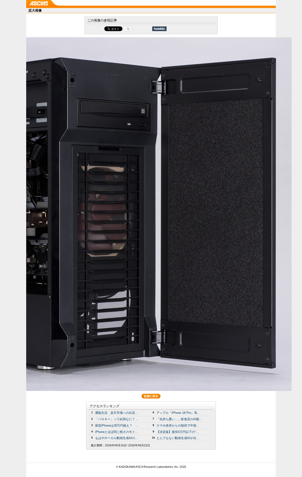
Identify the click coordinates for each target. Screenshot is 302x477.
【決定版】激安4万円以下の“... (177, 432)
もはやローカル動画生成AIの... (116, 438)
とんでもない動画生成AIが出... (177, 438)
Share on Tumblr (159, 28)
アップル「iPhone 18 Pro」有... (178, 413)
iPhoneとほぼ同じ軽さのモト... (116, 432)
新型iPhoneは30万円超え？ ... (116, 425)
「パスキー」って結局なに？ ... (117, 419)
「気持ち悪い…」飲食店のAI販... (179, 419)
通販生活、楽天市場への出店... (116, 413)
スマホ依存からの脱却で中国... (177, 425)
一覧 (127, 28)
